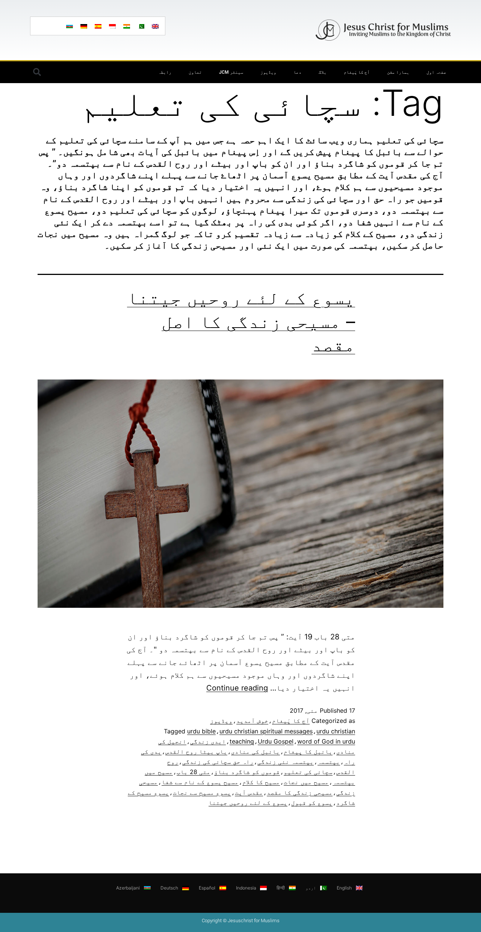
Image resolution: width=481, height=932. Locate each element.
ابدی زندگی (208, 741)
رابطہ (164, 72)
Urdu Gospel (275, 741)
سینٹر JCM (231, 72)
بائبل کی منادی (255, 751)
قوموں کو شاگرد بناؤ (247, 772)
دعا (297, 72)
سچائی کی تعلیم (308, 772)
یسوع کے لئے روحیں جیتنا (248, 802)
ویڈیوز (268, 72)
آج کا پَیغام (357, 72)
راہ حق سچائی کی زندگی (218, 761)
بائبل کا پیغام (308, 751)
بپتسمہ (329, 761)
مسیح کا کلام (261, 782)
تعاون (195, 72)
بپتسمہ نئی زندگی (285, 761)
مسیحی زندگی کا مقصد (300, 792)
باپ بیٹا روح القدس (196, 751)
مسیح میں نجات (306, 782)
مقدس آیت (249, 792)
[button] (37, 72)
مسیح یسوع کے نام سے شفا (200, 782)
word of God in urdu (326, 741)
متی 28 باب (193, 772)
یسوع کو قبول (312, 802)
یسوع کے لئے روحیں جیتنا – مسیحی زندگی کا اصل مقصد (241, 321)
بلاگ (323, 72)
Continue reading (237, 687)
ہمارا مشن (398, 72)
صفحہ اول (436, 72)
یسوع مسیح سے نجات (202, 792)
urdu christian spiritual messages (266, 731)
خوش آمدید (252, 720)
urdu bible (201, 731)
